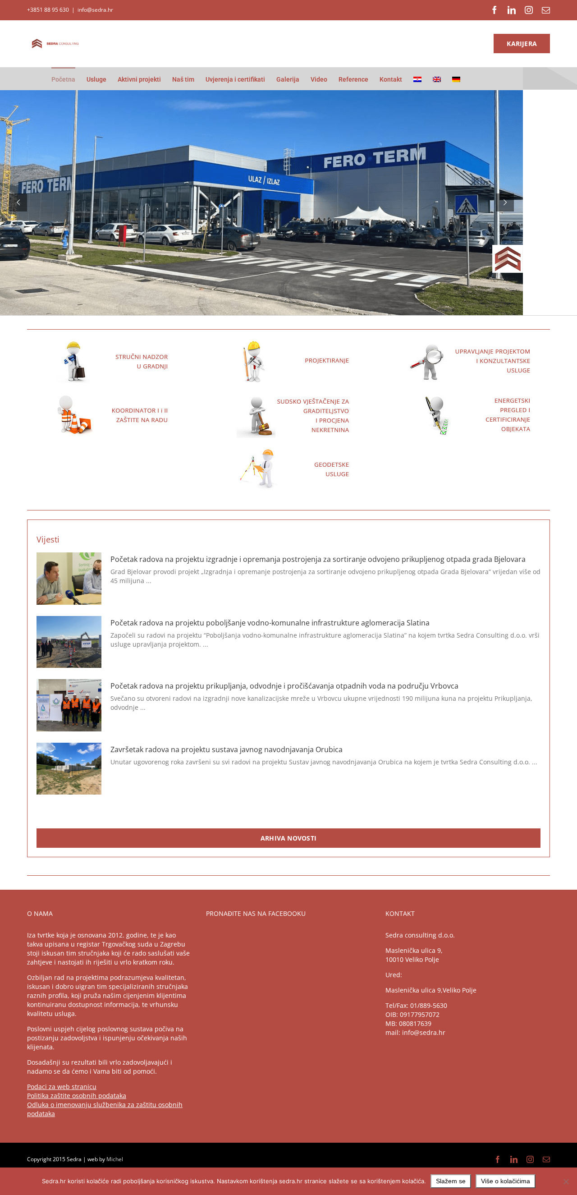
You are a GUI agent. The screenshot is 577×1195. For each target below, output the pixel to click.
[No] (565, 1181)
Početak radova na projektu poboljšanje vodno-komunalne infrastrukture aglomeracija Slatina (270, 623)
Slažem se (451, 1181)
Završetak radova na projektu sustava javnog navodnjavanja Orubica (226, 749)
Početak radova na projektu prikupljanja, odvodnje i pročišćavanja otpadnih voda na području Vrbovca (284, 686)
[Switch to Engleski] (437, 78)
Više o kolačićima (505, 1181)
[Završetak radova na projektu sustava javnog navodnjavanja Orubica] (69, 769)
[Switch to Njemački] (456, 78)
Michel (114, 1159)
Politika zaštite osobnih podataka (76, 1095)
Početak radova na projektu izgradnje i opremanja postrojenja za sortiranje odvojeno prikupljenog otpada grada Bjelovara (318, 559)
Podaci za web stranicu (61, 1086)
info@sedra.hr (95, 10)
